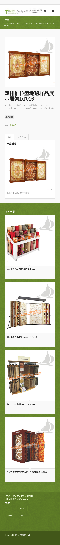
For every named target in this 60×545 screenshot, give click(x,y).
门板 (21, 515)
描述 (9, 137)
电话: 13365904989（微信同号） (22, 495)
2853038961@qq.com (17, 498)
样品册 (10, 515)
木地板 (22, 508)
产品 (7, 20)
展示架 (10, 508)
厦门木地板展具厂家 (22, 535)
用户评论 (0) (21, 137)
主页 (18, 23)
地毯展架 (30, 23)
